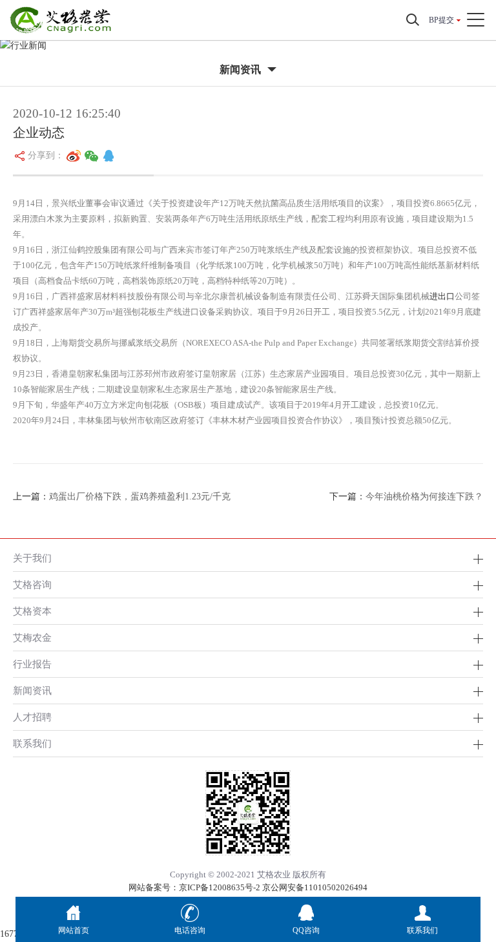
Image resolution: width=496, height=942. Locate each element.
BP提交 (441, 20)
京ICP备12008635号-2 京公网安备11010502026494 (273, 887)
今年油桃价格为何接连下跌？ (424, 496)
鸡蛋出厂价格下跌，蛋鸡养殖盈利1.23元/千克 (140, 496)
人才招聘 (32, 716)
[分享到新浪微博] (74, 156)
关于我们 (32, 557)
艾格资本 (32, 610)
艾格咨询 (32, 584)
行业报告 (32, 663)
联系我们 (32, 743)
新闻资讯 (32, 690)
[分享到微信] (92, 156)
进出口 (442, 296)
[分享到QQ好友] (108, 156)
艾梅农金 (32, 637)
